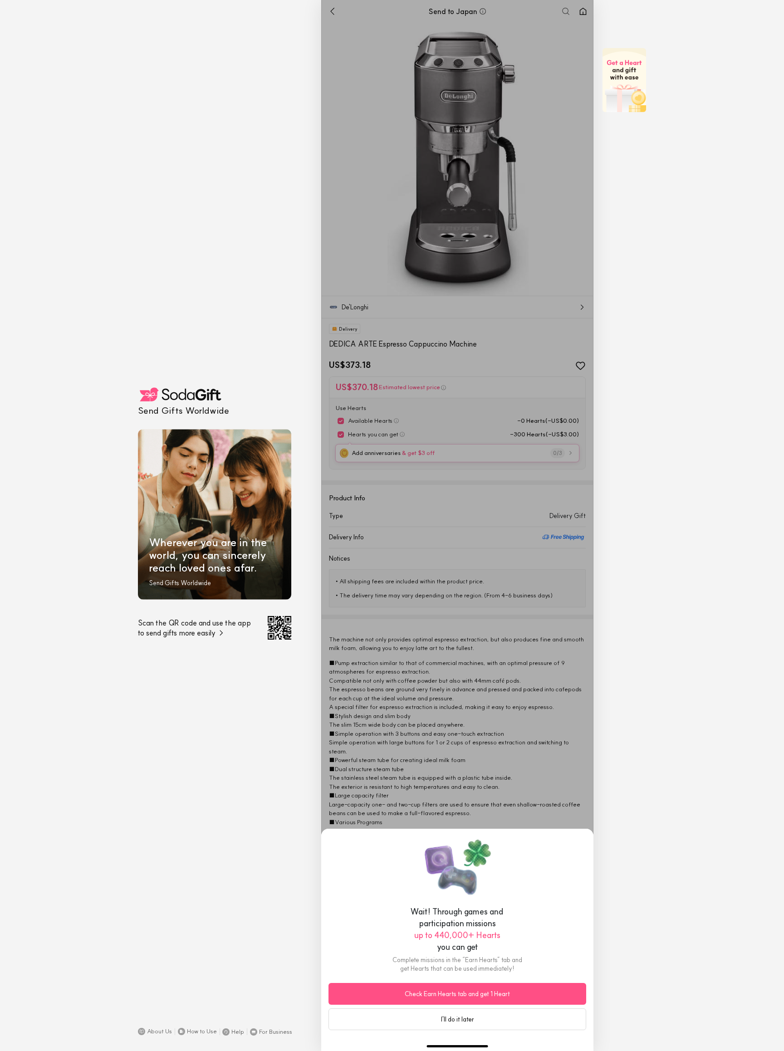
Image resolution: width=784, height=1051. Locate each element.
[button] (155, 1031)
